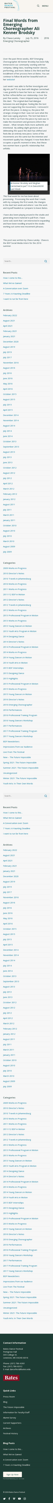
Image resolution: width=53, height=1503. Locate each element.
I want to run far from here (15, 299)
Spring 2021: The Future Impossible (20, 762)
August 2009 (9, 546)
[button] (46, 5)
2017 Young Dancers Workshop (18, 736)
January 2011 (9, 520)
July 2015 (7, 404)
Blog (5, 1402)
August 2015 (9, 399)
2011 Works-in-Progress (14, 589)
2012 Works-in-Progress (14, 610)
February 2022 (10, 315)
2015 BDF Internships (13, 668)
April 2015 (8, 410)
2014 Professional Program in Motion (20, 647)
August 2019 (9, 346)
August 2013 (9, 452)
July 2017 (7, 357)
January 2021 (9, 336)
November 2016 (11, 362)
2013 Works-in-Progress (14, 620)
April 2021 (8, 325)
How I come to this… (13, 278)
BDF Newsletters (11, 741)
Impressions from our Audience (17, 746)
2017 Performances (12, 725)
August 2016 (9, 367)
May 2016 (8, 383)
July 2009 (7, 551)
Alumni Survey (9, 1417)
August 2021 (9, 320)
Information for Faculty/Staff (16, 1412)
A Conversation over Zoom (15, 288)
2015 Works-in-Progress (14, 689)
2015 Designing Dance (13, 673)
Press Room (9, 1396)
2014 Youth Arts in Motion (15, 662)
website (10, 79)
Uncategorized (10, 773)
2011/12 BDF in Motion (14, 594)
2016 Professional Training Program (20, 715)
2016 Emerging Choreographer (26, 40)
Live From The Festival (13, 752)
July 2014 (7, 431)
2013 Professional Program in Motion (20, 615)
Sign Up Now (12, 1474)
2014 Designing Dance (13, 636)
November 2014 (11, 420)
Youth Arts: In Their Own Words (18, 783)
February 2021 (10, 331)
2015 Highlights (10, 678)
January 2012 (9, 499)
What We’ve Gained (12, 283)
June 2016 (8, 378)
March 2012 (8, 488)
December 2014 (10, 415)
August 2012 (9, 473)
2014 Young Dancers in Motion (17, 657)
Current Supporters (12, 1423)
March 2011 (8, 515)
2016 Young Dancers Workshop (18, 720)
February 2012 (10, 494)
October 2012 (9, 467)
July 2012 (7, 478)
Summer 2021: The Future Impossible (20, 767)
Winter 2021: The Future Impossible (20, 778)
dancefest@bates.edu (20, 1369)
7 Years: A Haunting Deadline (16, 293)
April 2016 (8, 389)
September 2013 (11, 446)
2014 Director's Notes (13, 641)
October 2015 (9, 394)
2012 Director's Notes (13, 599)
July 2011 (7, 509)
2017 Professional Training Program (20, 731)
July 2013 (7, 457)
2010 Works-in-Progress (14, 584)
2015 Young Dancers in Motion (17, 694)
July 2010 (7, 536)
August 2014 (9, 425)
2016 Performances (12, 710)
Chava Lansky (13, 38)
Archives (7, 1428)
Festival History (10, 1433)
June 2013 (8, 462)
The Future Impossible (13, 1407)
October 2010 (9, 525)
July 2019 (7, 352)
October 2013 (9, 441)
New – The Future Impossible (17, 757)
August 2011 (9, 504)
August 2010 (9, 530)
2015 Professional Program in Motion (20, 683)
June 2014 (8, 436)
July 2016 (7, 373)
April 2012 (8, 483)
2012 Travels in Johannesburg (17, 605)
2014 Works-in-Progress (14, 652)
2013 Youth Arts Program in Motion (19, 631)
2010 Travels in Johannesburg (17, 578)
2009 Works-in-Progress (14, 568)
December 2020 (10, 341)
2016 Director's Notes (13, 699)
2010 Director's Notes (13, 573)
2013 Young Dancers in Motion (17, 626)
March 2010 (8, 541)
